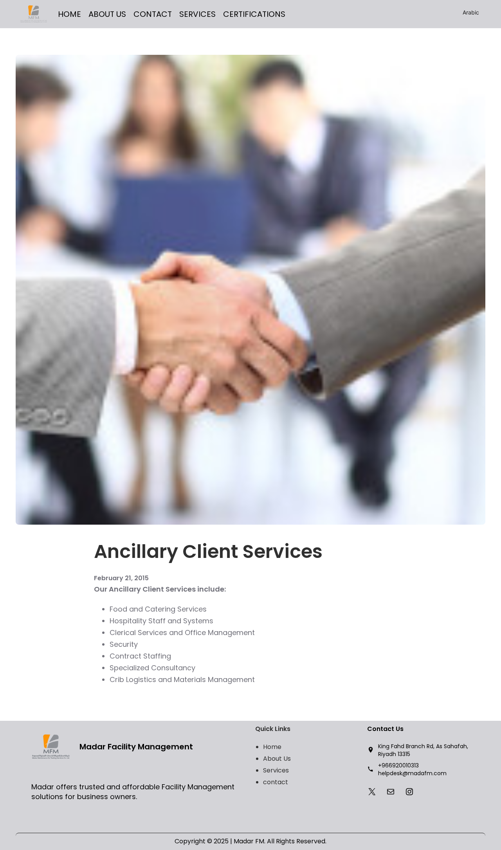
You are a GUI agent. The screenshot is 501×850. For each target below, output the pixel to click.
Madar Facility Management (136, 746)
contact (275, 782)
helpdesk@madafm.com (412, 773)
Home (272, 746)
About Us (277, 758)
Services (276, 770)
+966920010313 (398, 765)
